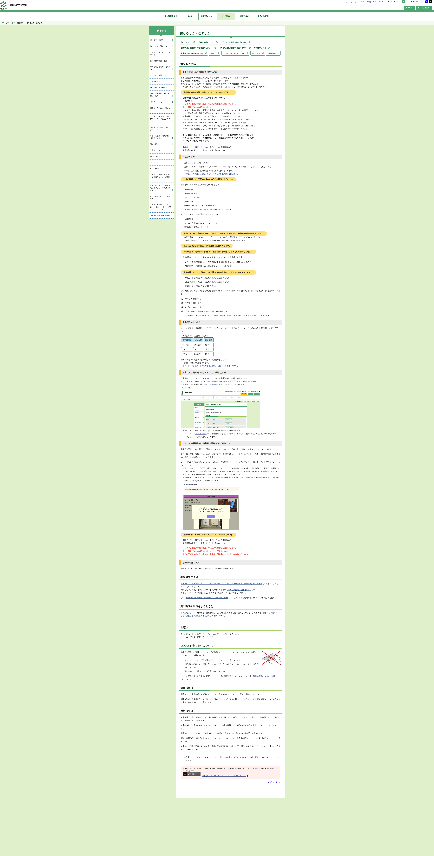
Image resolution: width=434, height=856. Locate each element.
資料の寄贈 (154, 168)
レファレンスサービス (158, 87)
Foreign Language (353, 2)
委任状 (235, 315)
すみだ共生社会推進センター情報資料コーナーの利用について (160, 177)
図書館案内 (244, 16)
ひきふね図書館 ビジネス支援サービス (160, 95)
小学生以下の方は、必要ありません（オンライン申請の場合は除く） (210, 174)
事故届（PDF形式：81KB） (235, 757)
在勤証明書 (238, 237)
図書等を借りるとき (206, 42)
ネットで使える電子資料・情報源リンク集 (160, 137)
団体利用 (153, 144)
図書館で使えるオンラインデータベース (160, 128)
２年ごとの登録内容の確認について (233, 48)
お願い (212, 53)
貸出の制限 (256, 53)
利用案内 (226, 16)
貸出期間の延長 (192, 381)
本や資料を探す (171, 16)
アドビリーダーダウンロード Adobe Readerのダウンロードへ (224, 776)
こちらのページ (200, 434)
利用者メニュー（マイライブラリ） (197, 378)
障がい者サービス (157, 156)
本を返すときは (260, 48)
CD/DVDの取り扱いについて (233, 53)
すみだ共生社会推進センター (239, 590)
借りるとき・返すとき (158, 46)
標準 (422, 1)
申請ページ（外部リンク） (193, 147)
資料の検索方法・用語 (158, 61)
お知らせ (189, 16)
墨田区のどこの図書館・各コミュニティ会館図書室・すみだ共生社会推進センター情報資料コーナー (221, 584)
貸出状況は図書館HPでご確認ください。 (196, 48)
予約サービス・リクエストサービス (160, 53)
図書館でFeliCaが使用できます (161, 109)
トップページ (9, 23)
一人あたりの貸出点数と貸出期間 (233, 42)
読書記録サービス (157, 81)
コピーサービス (156, 162)
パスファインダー (157, 102)
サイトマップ (378, 2)
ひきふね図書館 (210, 384)
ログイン (410, 8)
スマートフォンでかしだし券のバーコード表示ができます (160, 118)
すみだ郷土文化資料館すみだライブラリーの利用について (160, 187)
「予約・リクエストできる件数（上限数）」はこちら (204, 366)
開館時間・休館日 (157, 40)
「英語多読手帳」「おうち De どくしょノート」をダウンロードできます (160, 207)
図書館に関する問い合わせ (160, 215)
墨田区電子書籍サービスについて (160, 68)
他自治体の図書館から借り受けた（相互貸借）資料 (207, 598)
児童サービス (155, 150)
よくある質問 (263, 16)
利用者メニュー (207, 16)
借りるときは (186, 42)
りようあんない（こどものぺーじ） (160, 197)
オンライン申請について (159, 75)
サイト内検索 (366, 2)
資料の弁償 (271, 53)
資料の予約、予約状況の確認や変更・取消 (218, 381)
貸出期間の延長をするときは (192, 53)
